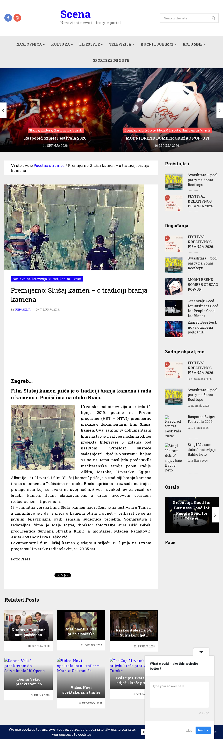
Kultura (60, 44)
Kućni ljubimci (157, 44)
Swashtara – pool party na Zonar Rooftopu (203, 179)
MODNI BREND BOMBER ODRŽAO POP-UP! (203, 284)
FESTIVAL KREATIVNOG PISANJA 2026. (201, 201)
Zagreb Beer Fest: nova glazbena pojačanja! (202, 327)
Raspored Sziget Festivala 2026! (202, 419)
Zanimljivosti (70, 279)
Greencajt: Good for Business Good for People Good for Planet (203, 308)
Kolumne (192, 44)
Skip (189, 730)
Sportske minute (111, 60)
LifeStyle (89, 44)
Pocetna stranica (49, 165)
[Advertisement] (81, 344)
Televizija (120, 44)
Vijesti (53, 279)
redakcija (22, 309)
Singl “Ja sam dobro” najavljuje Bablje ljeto (202, 449)
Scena (75, 14)
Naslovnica (29, 44)
